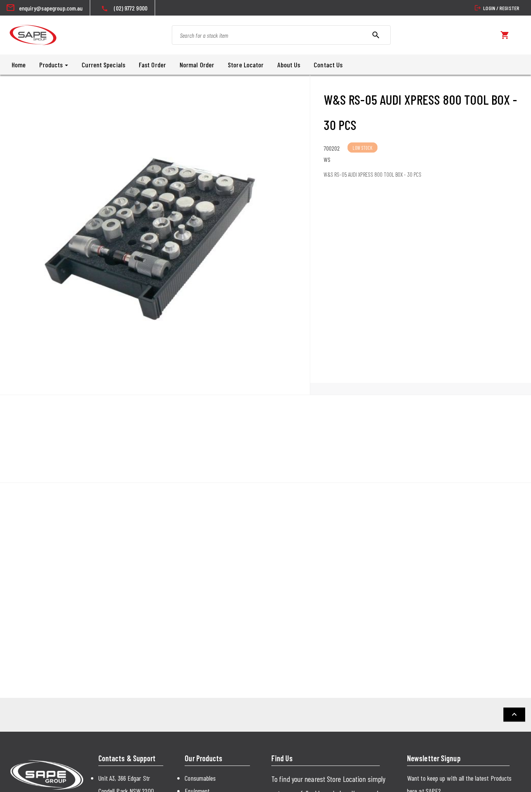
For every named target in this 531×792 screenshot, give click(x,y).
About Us (288, 64)
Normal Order (197, 64)
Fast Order (152, 64)
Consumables (200, 778)
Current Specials (103, 64)
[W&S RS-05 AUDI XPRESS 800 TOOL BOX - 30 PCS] (155, 234)
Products (51, 64)
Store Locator (246, 64)
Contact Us (328, 64)
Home (19, 64)
